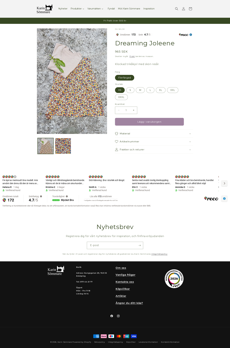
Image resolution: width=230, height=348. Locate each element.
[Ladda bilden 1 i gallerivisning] (46, 146)
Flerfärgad (124, 77)
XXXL (121, 97)
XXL (172, 90)
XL (160, 90)
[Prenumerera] (139, 245)
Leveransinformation (148, 342)
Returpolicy (99, 342)
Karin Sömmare (65, 342)
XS (119, 90)
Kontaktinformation (170, 342)
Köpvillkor (131, 342)
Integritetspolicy (115, 342)
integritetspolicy (159, 254)
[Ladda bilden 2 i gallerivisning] (63, 146)
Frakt (132, 56)
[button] (176, 8)
